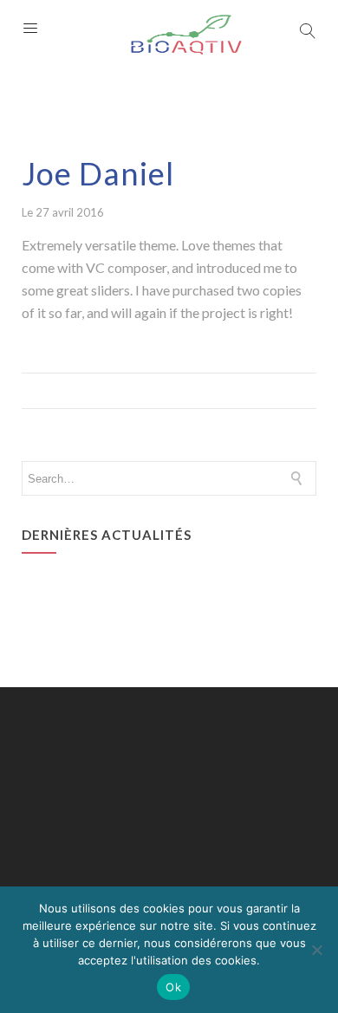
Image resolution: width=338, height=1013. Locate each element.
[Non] (316, 949)
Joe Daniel (98, 173)
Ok (173, 987)
